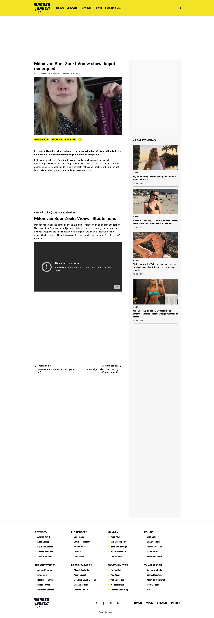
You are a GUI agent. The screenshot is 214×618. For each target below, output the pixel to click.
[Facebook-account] (103, 603)
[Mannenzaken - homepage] (42, 8)
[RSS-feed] (117, 603)
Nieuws (136, 173)
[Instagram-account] (110, 603)
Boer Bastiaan (57, 139)
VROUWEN (72, 8)
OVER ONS (175, 603)
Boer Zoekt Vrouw (41, 139)
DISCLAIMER (162, 603)
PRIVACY (149, 603)
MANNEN (86, 8)
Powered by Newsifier (107, 612)
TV (80, 139)
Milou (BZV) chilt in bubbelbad (60, 212)
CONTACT (138, 603)
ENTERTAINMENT (113, 8)
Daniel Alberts (46, 73)
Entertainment (70, 139)
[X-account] (96, 603)
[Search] (179, 8)
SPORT (99, 8)
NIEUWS (60, 8)
